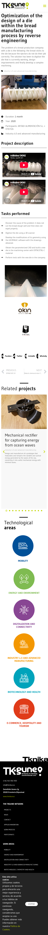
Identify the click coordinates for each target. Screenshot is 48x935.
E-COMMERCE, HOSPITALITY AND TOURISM (24, 724)
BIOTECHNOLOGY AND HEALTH (24, 691)
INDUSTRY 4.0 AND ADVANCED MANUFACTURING (24, 659)
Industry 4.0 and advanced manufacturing (20, 450)
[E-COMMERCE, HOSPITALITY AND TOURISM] (24, 709)
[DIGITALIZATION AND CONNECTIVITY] (24, 610)
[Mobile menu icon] (44, 6)
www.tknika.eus (9, 796)
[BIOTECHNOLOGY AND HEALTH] (24, 678)
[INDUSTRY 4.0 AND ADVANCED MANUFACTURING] (24, 644)
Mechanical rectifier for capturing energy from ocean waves (22, 440)
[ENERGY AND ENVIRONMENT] (24, 579)
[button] (6, 356)
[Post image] (24, 412)
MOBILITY (23, 560)
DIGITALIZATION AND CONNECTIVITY (24, 625)
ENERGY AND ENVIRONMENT (24, 592)
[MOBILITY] (22, 545)
